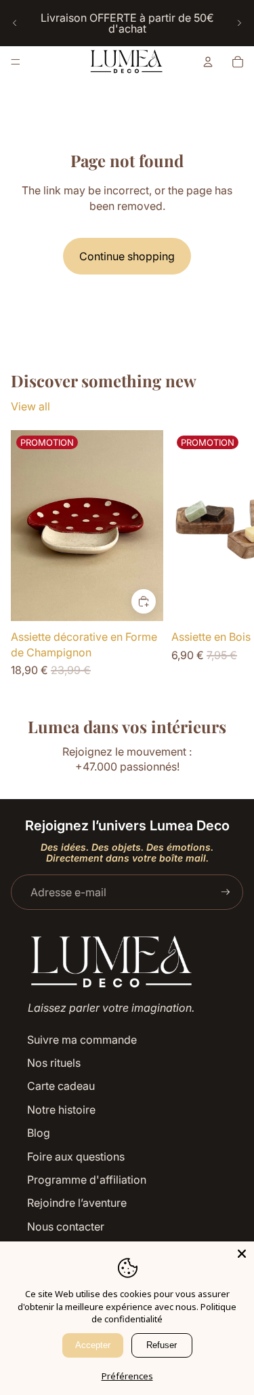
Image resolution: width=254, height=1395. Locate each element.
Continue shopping (127, 256)
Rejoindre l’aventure (77, 1202)
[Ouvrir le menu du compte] (208, 62)
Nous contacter (65, 1226)
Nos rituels (54, 1063)
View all (30, 406)
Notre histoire (61, 1109)
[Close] (242, 1253)
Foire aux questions (76, 1156)
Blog (38, 1133)
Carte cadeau (61, 1086)
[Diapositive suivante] (239, 23)
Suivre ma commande (82, 1039)
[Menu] (15, 61)
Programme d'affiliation (86, 1179)
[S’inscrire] (225, 892)
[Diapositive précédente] (15, 23)
